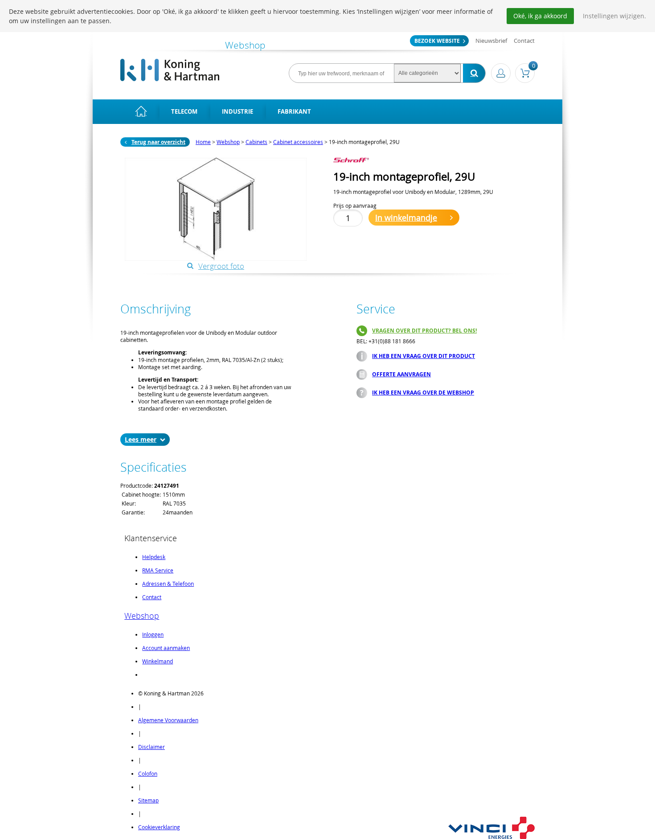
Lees (132, 439)
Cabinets (256, 141)
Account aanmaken (166, 647)
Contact (524, 41)
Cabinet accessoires (298, 141)
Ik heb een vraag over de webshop (423, 392)
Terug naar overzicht (158, 142)
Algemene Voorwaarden (168, 720)
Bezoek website (437, 41)
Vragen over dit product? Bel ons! (424, 330)
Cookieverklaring (159, 827)
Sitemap (148, 800)
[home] (141, 111)
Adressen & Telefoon (168, 583)
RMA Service (157, 570)
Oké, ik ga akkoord (540, 16)
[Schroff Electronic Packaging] (360, 160)
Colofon (147, 773)
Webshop (228, 141)
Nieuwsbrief (491, 41)
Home (203, 141)
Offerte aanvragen (401, 374)
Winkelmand (157, 661)
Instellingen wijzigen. (614, 16)
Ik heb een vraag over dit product (423, 356)
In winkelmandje (406, 217)
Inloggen (153, 634)
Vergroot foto (221, 266)
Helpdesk (153, 556)
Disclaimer (151, 746)
